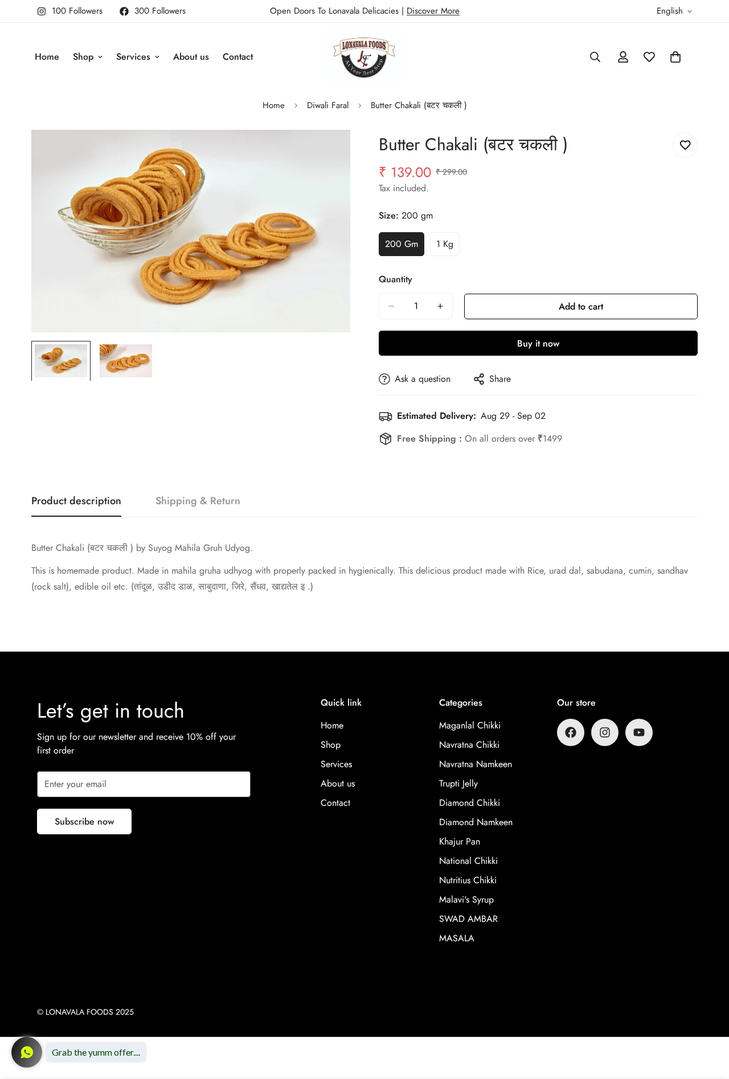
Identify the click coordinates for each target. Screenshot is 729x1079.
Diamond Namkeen (476, 822)
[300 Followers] (570, 732)
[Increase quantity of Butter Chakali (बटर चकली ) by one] (440, 306)
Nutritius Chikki (468, 880)
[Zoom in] (326, 154)
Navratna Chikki (469, 744)
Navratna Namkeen (475, 764)
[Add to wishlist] (685, 145)
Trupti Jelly (458, 783)
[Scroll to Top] (707, 1017)
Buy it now (538, 343)
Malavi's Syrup (466, 899)
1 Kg (448, 247)
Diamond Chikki (469, 802)
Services (133, 56)
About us (191, 56)
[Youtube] (639, 732)
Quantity (395, 279)
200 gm (404, 247)
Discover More (433, 11)
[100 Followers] (605, 732)
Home (47, 56)
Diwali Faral (328, 105)
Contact (238, 56)
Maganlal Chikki (470, 725)
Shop (83, 56)
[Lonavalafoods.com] (364, 56)
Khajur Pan (459, 841)
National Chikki (468, 860)
